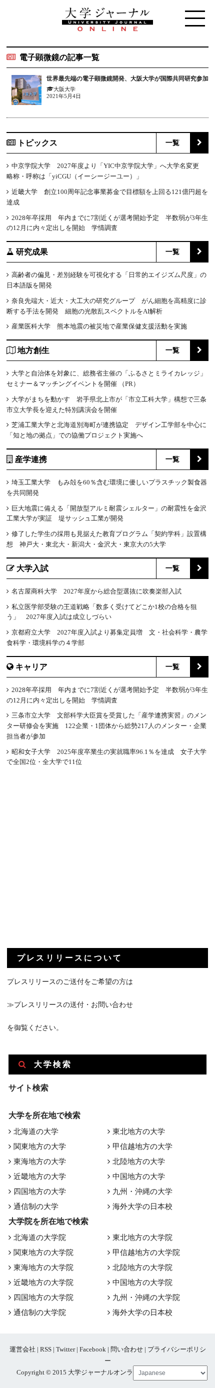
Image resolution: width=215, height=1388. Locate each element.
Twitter (65, 1349)
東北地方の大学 (138, 1132)
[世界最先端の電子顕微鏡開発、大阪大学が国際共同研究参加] (27, 91)
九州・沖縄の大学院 (146, 1298)
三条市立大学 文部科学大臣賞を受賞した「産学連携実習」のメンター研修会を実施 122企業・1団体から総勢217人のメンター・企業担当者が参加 (106, 726)
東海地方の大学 (40, 1162)
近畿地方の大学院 (44, 1282)
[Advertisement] (82, 865)
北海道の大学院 (40, 1238)
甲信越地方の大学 (142, 1146)
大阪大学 (65, 89)
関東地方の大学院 (44, 1252)
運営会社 (23, 1349)
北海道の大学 (36, 1132)
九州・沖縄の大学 (142, 1192)
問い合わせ (126, 1349)
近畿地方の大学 (40, 1176)
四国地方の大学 (40, 1192)
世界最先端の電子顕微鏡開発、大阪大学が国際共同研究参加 (127, 78)
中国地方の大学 (138, 1176)
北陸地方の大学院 (142, 1268)
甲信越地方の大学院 (146, 1252)
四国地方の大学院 (44, 1298)
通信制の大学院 (40, 1312)
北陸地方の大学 (138, 1162)
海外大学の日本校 (142, 1206)
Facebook (93, 1349)
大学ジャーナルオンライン (107, 1372)
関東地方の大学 (40, 1146)
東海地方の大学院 (44, 1268)
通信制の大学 (36, 1206)
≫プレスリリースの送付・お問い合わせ (70, 1004)
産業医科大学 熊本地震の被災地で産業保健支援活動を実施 (99, 326)
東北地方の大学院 (142, 1238)
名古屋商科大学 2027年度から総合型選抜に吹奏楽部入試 (97, 591)
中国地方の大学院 (142, 1282)
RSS (46, 1349)
